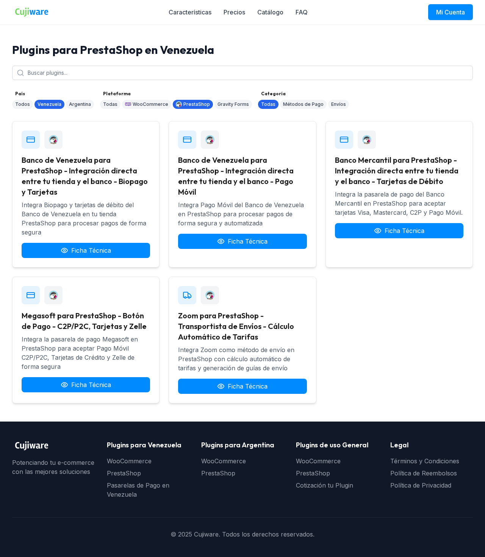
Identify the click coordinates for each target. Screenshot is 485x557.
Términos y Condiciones (424, 461)
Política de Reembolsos (423, 473)
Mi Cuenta (450, 12)
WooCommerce (150, 104)
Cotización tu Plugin (324, 485)
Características (190, 12)
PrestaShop (196, 104)
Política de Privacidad (420, 485)
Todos (22, 104)
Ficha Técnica (91, 250)
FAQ (302, 12)
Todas (110, 104)
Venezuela (49, 104)
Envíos (338, 104)
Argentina (80, 104)
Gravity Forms (233, 104)
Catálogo (270, 12)
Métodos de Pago (303, 104)
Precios (234, 12)
